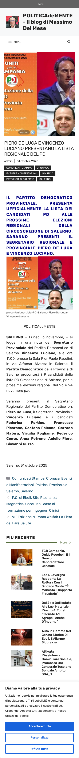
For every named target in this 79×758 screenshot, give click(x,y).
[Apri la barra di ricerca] (69, 42)
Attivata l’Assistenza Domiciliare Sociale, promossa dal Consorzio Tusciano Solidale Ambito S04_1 (57, 663)
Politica (47, 173)
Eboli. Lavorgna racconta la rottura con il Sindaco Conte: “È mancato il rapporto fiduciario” (57, 584)
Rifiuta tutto (39, 749)
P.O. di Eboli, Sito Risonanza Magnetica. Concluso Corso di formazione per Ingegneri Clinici (32, 503)
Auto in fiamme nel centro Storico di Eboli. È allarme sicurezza (56, 636)
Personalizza (39, 737)
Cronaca (43, 167)
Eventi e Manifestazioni (21, 173)
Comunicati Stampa (19, 167)
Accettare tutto (39, 726)
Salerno (45, 179)
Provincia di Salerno (20, 179)
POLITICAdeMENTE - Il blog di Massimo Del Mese (48, 22)
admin (8, 161)
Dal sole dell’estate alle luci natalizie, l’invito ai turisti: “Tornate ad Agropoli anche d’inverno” (56, 612)
